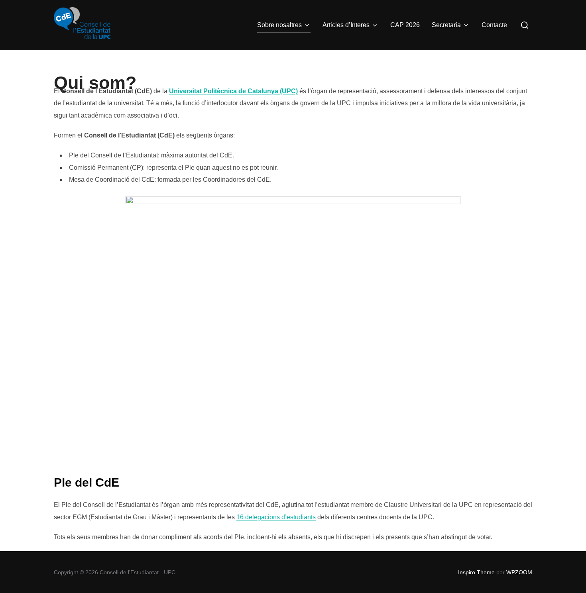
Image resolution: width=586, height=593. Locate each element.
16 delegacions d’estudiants (276, 517)
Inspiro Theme (476, 572)
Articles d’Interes (346, 25)
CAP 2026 (405, 25)
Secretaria (446, 25)
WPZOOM (519, 572)
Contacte (494, 25)
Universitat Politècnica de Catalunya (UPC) (233, 91)
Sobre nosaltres (279, 25)
